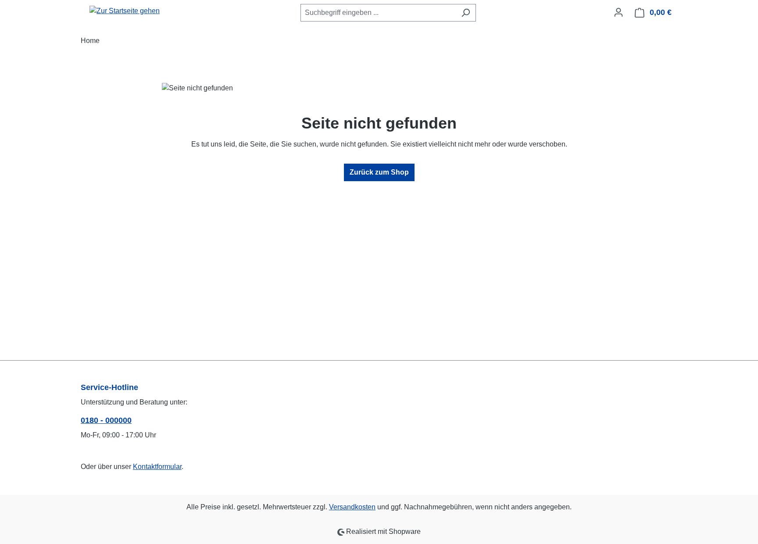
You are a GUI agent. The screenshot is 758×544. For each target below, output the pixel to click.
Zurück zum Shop (379, 172)
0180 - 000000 (106, 420)
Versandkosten (352, 507)
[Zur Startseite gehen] (124, 10)
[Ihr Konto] (618, 12)
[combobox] (378, 12)
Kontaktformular (157, 466)
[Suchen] (465, 12)
